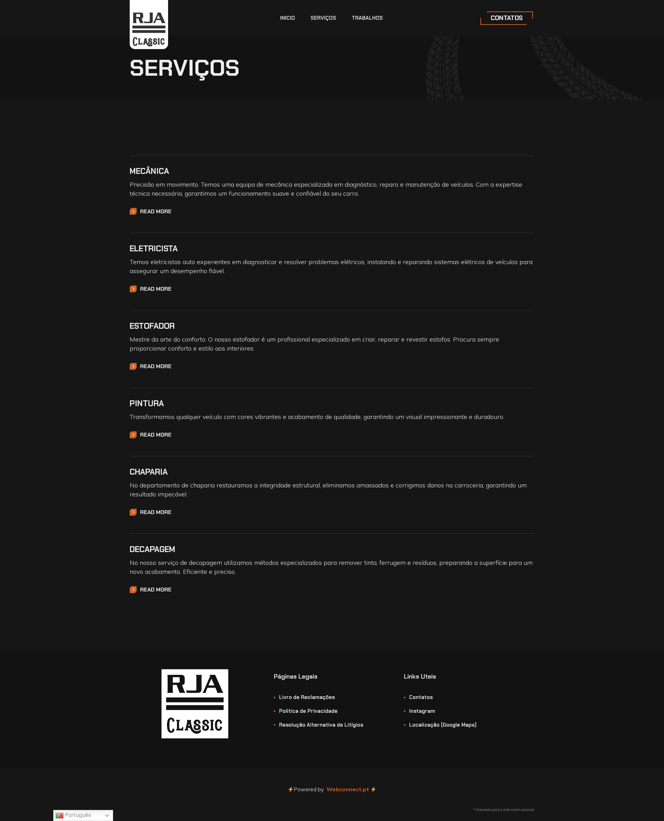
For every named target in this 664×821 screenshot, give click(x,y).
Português (77, 815)
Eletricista (154, 248)
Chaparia (149, 472)
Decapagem (152, 549)
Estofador (152, 326)
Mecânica (149, 171)
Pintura (147, 403)
